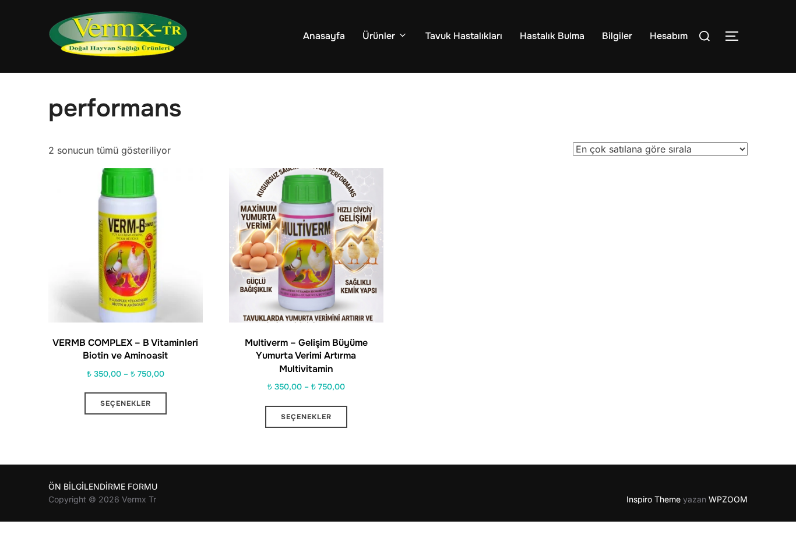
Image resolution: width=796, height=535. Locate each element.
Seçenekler (125, 403)
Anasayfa (324, 36)
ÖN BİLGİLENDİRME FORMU (102, 486)
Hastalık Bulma (552, 36)
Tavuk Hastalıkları (463, 36)
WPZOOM (728, 499)
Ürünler (378, 36)
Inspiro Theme (653, 499)
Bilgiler (617, 36)
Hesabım (669, 36)
